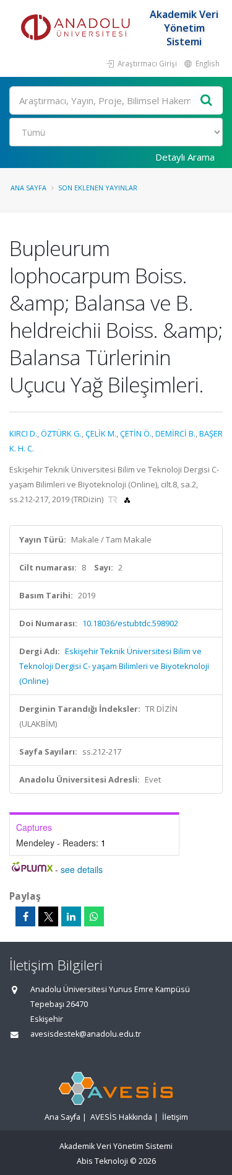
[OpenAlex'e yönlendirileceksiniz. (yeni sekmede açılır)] (127, 499)
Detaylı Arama (185, 157)
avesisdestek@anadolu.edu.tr (85, 1034)
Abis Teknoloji (102, 1161)
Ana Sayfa (28, 187)
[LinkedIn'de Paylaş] (71, 916)
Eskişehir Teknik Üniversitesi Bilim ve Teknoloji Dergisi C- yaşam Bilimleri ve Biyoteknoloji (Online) (114, 665)
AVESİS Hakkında (121, 1117)
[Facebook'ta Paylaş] (25, 916)
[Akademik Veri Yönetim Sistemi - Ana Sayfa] (77, 28)
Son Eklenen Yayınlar (97, 187)
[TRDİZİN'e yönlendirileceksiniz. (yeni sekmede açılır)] (113, 499)
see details (82, 869)
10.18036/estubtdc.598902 (130, 623)
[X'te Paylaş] (48, 916)
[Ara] (207, 101)
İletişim (175, 1117)
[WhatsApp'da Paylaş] (94, 916)
